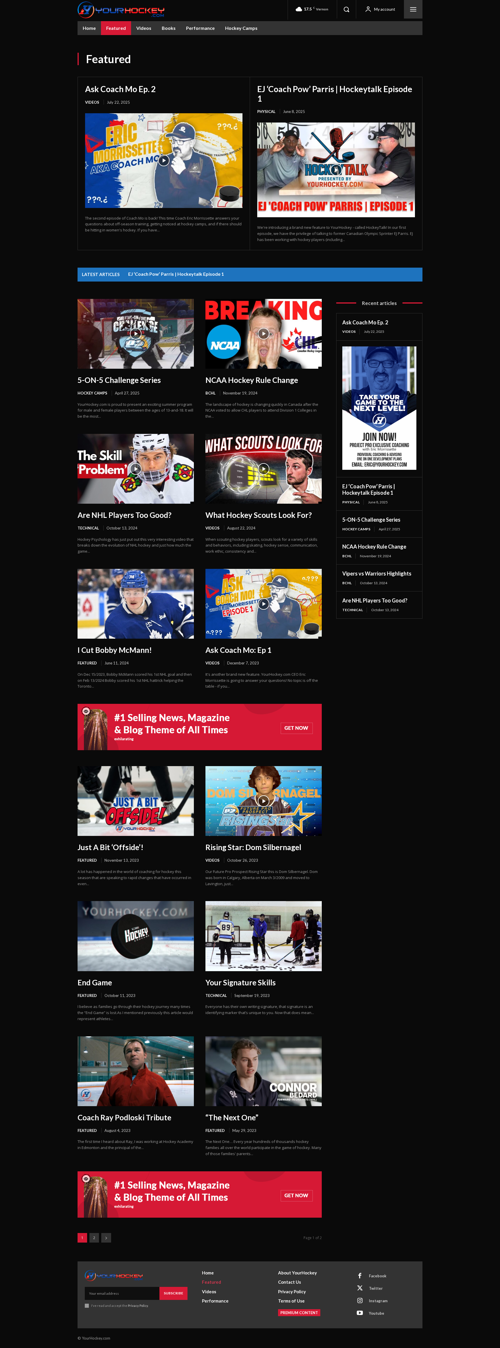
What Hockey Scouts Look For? (258, 515)
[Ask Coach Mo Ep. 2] (163, 160)
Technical (88, 528)
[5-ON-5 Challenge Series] (136, 334)
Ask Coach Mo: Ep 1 (238, 650)
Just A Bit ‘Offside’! (111, 847)
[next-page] (106, 1238)
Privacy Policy (138, 1305)
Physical (266, 111)
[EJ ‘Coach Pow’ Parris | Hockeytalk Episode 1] (336, 170)
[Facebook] (360, 1276)
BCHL (210, 393)
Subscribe (173, 1293)
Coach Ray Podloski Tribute (124, 1117)
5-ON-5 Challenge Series (119, 380)
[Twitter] (360, 1289)
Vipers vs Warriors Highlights (376, 573)
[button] (346, 9)
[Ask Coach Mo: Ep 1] (263, 604)
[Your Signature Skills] (263, 936)
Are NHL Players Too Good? (125, 515)
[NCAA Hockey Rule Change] (263, 334)
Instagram (378, 1300)
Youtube (376, 1313)
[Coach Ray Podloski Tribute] (136, 1071)
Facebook (377, 1276)
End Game (95, 982)
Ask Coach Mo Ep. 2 (120, 89)
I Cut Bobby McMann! (115, 650)
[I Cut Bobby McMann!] (136, 604)
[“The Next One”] (263, 1071)
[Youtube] (360, 1313)
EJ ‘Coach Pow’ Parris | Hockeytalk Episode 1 (334, 93)
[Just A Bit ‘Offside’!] (136, 801)
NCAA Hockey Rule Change (251, 380)
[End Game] (136, 936)
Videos (92, 102)
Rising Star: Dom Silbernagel (253, 847)
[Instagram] (360, 1301)
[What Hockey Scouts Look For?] (263, 469)
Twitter (376, 1288)
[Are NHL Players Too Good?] (136, 469)
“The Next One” (231, 1117)
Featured (87, 663)
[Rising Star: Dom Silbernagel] (263, 801)
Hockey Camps (92, 393)
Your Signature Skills (240, 982)
